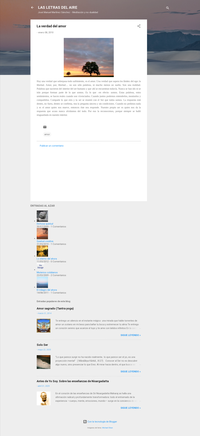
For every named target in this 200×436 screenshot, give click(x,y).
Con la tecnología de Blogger (102, 421)
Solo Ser (42, 344)
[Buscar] (168, 8)
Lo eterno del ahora (47, 258)
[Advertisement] (160, 66)
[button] (139, 26)
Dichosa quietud (45, 223)
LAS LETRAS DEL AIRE (57, 7)
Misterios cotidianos (47, 272)
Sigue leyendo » (131, 335)
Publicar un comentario (52, 145)
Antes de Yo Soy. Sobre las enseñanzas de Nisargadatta (73, 381)
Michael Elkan (107, 428)
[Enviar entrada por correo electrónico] (45, 128)
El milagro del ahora (47, 290)
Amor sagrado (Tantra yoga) (55, 308)
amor (47, 134)
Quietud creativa (45, 241)
